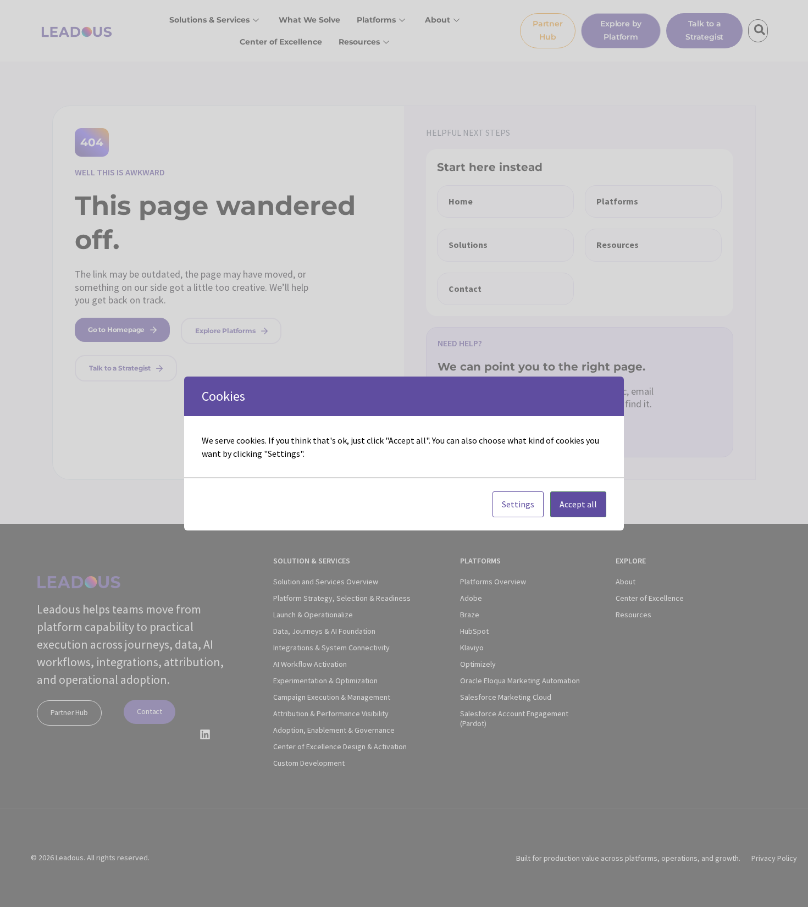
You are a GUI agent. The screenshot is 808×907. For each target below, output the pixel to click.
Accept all (578, 504)
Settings (518, 504)
